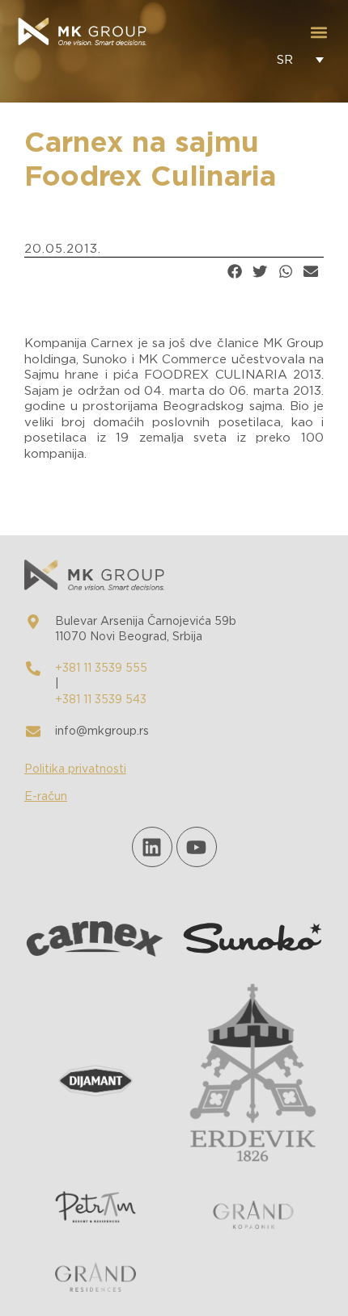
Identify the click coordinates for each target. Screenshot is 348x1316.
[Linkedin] (152, 847)
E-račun (45, 797)
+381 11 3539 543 (100, 700)
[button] (318, 32)
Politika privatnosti (75, 769)
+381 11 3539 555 (101, 668)
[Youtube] (196, 847)
